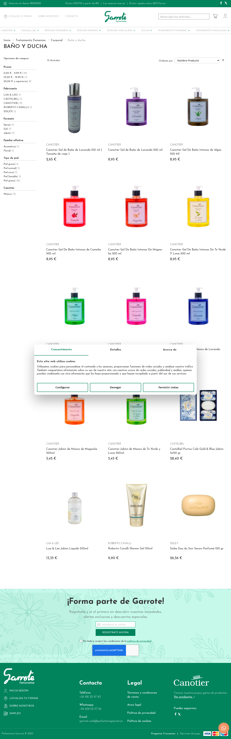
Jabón (9, 133)
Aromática (11, 146)
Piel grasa (11, 164)
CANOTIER (13, 103)
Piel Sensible (12, 176)
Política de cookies (139, 721)
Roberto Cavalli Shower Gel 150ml (130, 548)
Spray (9, 124)
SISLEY (10, 111)
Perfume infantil (87, 30)
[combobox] (184, 16)
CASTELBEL (13, 99)
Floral (9, 150)
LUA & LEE (12, 95)
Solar (145, 30)
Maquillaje (28, 30)
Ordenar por (166, 60)
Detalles (115, 349)
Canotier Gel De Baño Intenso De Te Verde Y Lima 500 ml (198, 251)
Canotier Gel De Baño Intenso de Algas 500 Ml (195, 152)
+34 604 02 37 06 (90, 709)
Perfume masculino (119, 30)
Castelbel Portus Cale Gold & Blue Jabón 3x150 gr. (196, 451)
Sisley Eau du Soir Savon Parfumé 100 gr (196, 548)
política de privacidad (139, 641)
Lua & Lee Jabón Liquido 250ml (67, 548)
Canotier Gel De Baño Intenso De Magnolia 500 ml (135, 251)
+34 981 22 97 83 (90, 697)
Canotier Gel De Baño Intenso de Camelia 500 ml (73, 251)
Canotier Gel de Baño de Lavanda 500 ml (135, 150)
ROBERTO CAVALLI (18, 107)
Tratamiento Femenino (172, 30)
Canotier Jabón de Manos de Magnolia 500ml (71, 451)
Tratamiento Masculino (211, 30)
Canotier (7, 30)
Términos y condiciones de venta (142, 694)
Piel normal (11, 168)
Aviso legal (134, 704)
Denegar (115, 387)
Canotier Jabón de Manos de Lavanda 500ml (195, 351)
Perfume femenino (56, 30)
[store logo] (115, 16)
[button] (51, 74)
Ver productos (183, 697)
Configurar (62, 387)
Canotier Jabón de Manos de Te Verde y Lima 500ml (134, 451)
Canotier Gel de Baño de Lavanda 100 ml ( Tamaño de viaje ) (74, 152)
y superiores (17, 81)
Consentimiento (61, 349)
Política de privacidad (141, 713)
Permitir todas (168, 387)
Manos (10, 194)
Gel (7, 129)
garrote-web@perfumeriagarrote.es (101, 721)
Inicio (7, 40)
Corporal (57, 40)
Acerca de (169, 349)
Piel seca (10, 172)
